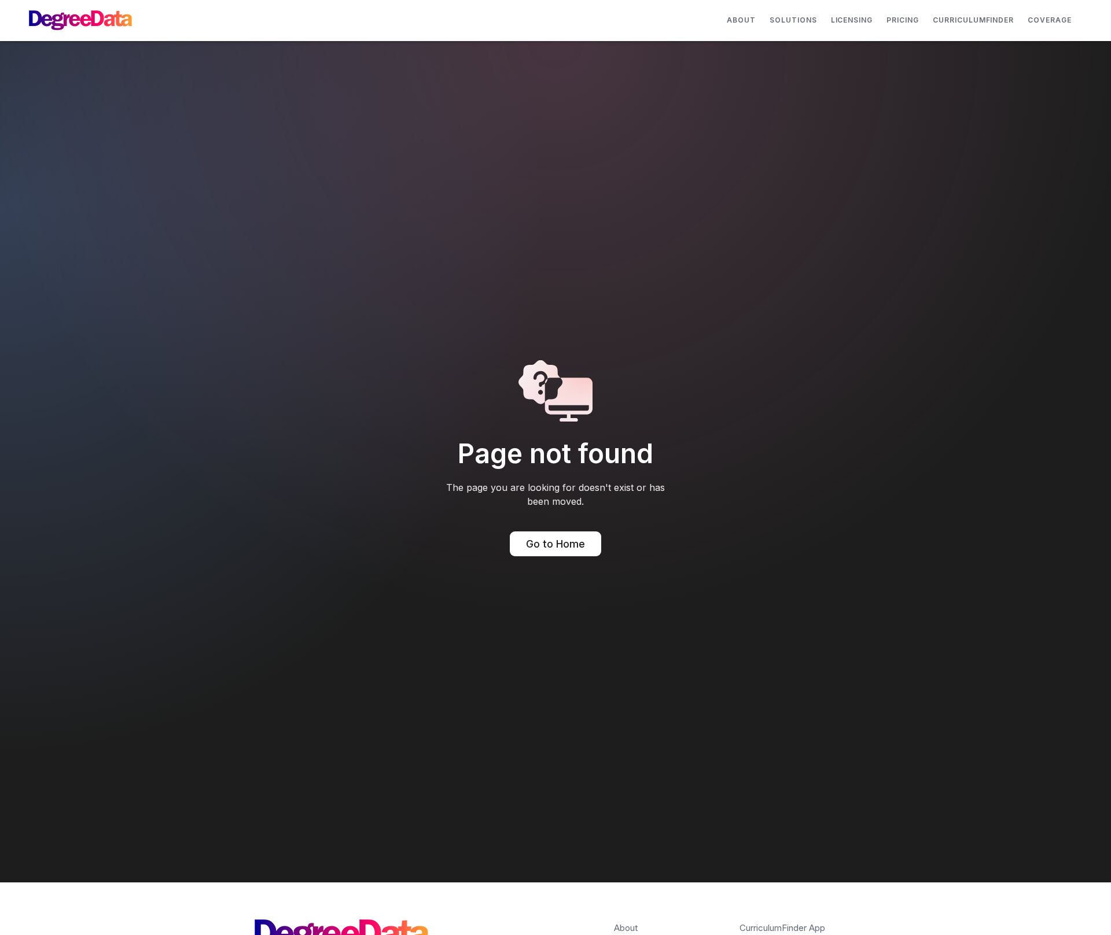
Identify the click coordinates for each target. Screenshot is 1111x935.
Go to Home (555, 544)
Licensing (852, 20)
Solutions (793, 20)
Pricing (902, 20)
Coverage (1050, 20)
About (741, 20)
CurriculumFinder (973, 20)
